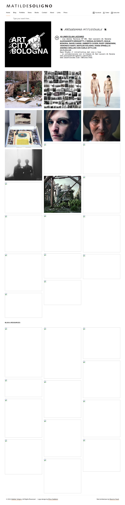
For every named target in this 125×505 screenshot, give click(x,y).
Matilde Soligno (16, 499)
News (30, 12)
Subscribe (116, 12)
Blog (14, 12)
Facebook (98, 12)
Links (59, 12)
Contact (44, 12)
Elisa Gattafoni (53, 499)
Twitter (107, 12)
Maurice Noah (114, 499)
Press (65, 12)
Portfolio (22, 12)
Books (37, 12)
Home (8, 12)
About (52, 12)
